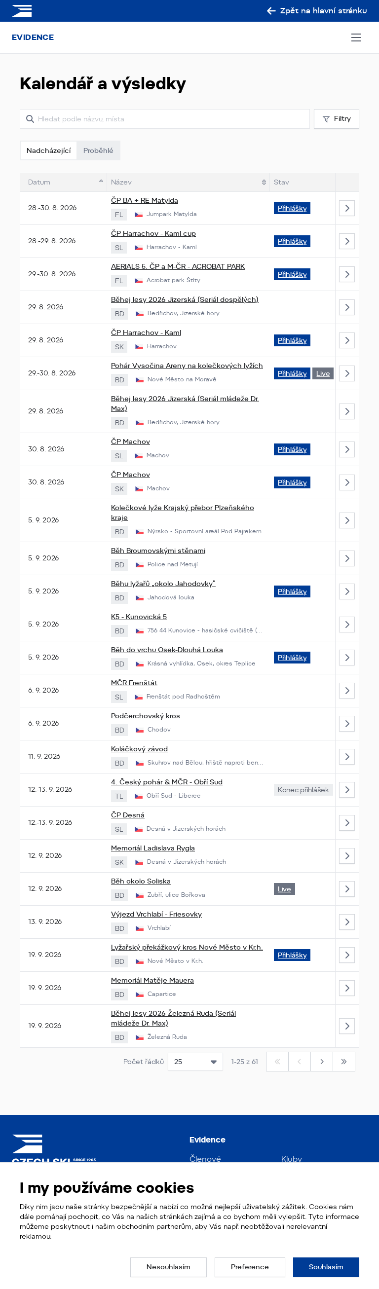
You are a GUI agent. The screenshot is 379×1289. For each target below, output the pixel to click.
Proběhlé (98, 150)
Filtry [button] (342, 118)
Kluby (291, 1159)
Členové (205, 1159)
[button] (168, 1267)
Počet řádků (143, 1062)
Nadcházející (49, 150)
